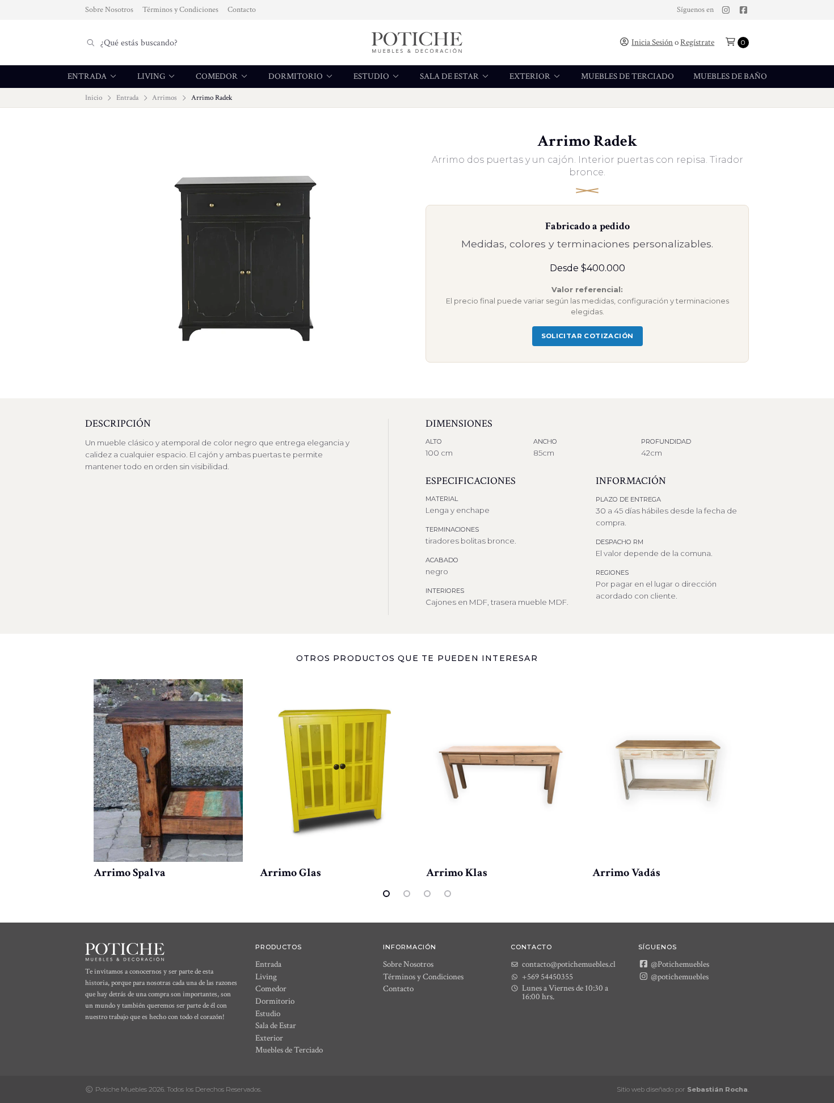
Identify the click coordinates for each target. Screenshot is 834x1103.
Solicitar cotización (587, 336)
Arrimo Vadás (626, 872)
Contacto (242, 10)
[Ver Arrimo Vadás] (667, 770)
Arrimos (164, 97)
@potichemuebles (679, 976)
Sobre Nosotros (109, 10)
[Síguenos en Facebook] (743, 10)
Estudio (372, 76)
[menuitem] (93, 76)
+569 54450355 (547, 977)
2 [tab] (406, 893)
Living (152, 76)
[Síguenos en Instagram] (726, 10)
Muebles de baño (730, 76)
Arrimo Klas (456, 872)
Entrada (88, 76)
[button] (737, 42)
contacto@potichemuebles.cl (569, 964)
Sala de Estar (450, 76)
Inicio (93, 97)
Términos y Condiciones (180, 10)
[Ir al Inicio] (417, 42)
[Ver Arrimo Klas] (500, 770)
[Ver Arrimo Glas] (334, 770)
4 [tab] (447, 893)
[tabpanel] (168, 779)
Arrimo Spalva (130, 872)
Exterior (530, 76)
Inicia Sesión (652, 42)
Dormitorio (296, 76)
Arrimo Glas (290, 872)
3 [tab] (427, 893)
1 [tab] (386, 893)
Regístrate (697, 42)
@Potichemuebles (679, 964)
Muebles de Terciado (627, 76)
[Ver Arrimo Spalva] (168, 770)
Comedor (217, 76)
